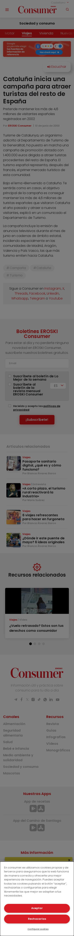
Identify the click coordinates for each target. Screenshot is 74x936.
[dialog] (37, 898)
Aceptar (37, 908)
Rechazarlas (37, 919)
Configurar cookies (38, 929)
